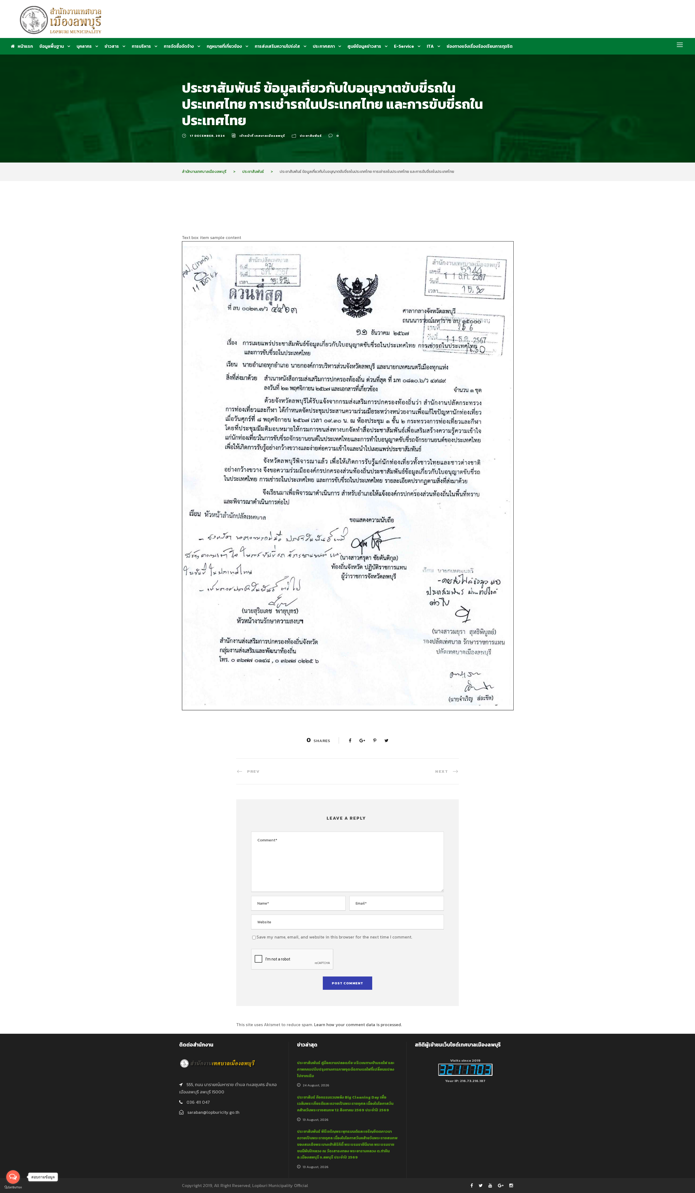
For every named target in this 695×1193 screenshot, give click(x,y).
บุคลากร (84, 46)
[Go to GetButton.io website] (13, 1187)
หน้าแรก (25, 46)
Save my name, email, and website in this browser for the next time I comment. (334, 937)
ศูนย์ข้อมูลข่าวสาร (364, 46)
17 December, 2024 (207, 135)
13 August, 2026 (315, 1119)
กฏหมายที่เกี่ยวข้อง (224, 46)
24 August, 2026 (316, 1085)
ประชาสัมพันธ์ (311, 135)
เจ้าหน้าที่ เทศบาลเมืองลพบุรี (262, 135)
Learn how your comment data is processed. (358, 1024)
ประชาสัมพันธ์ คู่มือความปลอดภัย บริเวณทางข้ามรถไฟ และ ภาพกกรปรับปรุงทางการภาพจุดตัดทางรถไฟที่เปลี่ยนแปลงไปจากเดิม (345, 1069)
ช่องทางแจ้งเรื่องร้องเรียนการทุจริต (480, 46)
